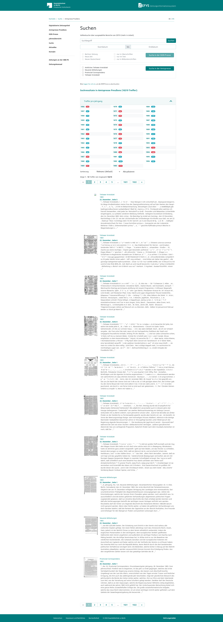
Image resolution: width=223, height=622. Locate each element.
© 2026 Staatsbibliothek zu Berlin (114, 618)
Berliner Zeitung (91, 54)
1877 (115, 138)
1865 (83, 147)
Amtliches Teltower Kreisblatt (96, 67)
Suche (60, 19)
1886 (148, 116)
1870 (115, 106)
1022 (134, 182)
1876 (115, 134)
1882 (115, 161)
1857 (83, 111)
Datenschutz (57, 618)
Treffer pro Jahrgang (93, 101)
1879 (115, 147)
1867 (83, 157)
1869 (83, 166)
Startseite (52, 19)
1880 (115, 152)
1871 (115, 111)
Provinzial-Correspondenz (95, 72)
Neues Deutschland (92, 59)
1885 (148, 111)
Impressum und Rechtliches (75, 618)
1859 (83, 120)
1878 (115, 143)
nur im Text (121, 56)
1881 (115, 157)
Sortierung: (84, 171)
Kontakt (52, 52)
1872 (115, 116)
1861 (83, 129)
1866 (83, 152)
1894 (148, 152)
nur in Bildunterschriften (126, 59)
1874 (115, 125)
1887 (148, 120)
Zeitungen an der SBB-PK (59, 60)
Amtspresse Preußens (58, 30)
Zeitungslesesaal (55, 64)
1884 (148, 106)
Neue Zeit (88, 56)
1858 (83, 116)
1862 (83, 134)
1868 (83, 161)
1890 (148, 134)
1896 (148, 161)
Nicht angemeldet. (169, 618)
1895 (148, 157)
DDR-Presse (53, 34)
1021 (125, 182)
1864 (83, 143)
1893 (148, 147)
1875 (115, 129)
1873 (115, 120)
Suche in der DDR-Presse (160, 55)
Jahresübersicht (55, 38)
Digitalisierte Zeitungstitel (59, 25)
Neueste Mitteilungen (93, 70)
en (173, 19)
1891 (148, 138)
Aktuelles (52, 47)
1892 (148, 143)
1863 (83, 138)
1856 (83, 106)
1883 (115, 166)
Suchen (171, 40)
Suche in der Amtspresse (160, 68)
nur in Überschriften (125, 54)
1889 (148, 129)
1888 (148, 125)
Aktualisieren (128, 171)
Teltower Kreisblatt (92, 75)
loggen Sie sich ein (89, 84)
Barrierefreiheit (94, 618)
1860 (83, 125)
